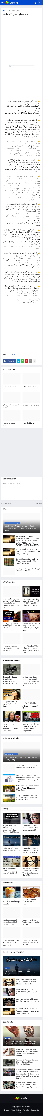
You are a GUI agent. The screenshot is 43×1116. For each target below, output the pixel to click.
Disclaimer (22, 1112)
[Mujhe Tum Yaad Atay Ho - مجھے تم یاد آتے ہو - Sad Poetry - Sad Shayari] (11, 818)
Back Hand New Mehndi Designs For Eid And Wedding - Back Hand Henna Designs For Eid (28, 1052)
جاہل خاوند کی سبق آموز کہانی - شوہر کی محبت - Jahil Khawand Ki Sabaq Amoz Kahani (31, 602)
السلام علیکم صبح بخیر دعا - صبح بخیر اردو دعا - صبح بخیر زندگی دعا (27, 1000)
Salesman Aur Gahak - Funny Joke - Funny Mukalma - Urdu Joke (28, 788)
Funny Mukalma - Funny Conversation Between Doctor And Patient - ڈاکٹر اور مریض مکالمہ (28, 778)
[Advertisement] (21, 41)
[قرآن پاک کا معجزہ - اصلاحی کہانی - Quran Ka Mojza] (9, 571)
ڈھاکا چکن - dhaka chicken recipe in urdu (29, 901)
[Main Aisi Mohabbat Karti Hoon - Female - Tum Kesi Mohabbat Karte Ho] (31, 861)
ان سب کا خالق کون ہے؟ (10, 424)
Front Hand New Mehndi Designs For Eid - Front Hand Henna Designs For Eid (21, 1042)
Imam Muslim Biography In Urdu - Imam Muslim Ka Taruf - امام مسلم (27, 561)
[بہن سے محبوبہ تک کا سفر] (11, 378)
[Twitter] (18, 361)
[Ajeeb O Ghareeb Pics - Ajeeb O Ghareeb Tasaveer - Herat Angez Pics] (31, 716)
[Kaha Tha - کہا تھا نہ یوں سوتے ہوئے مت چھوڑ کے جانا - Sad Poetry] (31, 840)
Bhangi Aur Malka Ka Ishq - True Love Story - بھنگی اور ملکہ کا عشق (31, 626)
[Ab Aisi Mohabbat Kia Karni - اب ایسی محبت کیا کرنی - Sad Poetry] (11, 861)
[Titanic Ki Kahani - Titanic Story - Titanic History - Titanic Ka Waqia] (11, 669)
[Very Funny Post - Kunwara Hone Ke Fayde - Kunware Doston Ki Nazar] (9, 798)
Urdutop (27, 1107)
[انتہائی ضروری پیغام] (31, 378)
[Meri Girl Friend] (31, 415)
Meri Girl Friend (28, 423)
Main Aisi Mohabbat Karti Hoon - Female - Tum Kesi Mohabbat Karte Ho (31, 872)
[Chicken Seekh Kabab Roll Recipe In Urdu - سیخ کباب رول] (11, 932)
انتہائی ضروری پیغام (29, 386)
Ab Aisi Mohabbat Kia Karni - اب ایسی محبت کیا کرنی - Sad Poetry (11, 871)
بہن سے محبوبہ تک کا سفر (10, 387)
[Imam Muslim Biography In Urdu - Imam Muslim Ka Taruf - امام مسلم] (9, 562)
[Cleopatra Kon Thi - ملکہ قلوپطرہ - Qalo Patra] (11, 694)
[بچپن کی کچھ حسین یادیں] (31, 397)
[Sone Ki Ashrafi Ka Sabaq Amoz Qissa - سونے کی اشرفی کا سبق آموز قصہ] (31, 638)
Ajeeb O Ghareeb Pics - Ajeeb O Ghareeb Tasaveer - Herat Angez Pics (30, 727)
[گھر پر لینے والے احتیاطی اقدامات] (11, 397)
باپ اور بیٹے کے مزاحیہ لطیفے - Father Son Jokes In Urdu (26, 766)
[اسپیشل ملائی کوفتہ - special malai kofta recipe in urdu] (11, 912)
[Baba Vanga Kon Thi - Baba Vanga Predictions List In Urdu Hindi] (11, 716)
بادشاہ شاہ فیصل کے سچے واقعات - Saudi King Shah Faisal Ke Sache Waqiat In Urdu (20, 528)
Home (5, 10)
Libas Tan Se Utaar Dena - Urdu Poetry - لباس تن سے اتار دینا (30, 828)
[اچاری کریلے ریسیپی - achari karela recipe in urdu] (31, 932)
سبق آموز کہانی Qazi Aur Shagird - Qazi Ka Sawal (11, 625)
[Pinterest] (26, 361)
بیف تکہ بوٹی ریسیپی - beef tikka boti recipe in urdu (31, 922)
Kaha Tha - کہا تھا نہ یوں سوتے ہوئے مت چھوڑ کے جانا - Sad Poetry (30, 850)
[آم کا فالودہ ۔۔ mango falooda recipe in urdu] (11, 892)
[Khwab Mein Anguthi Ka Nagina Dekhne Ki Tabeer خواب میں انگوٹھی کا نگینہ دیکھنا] (9, 1085)
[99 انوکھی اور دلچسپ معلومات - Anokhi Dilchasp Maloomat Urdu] (31, 694)
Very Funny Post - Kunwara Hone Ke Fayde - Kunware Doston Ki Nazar (27, 797)
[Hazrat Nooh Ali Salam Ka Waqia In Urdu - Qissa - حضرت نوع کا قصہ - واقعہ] (9, 552)
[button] (2, 2)
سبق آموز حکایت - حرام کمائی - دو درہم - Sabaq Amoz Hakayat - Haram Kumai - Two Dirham (11, 603)
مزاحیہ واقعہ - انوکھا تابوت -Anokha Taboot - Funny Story (21, 758)
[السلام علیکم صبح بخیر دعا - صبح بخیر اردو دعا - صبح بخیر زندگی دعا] (9, 1002)
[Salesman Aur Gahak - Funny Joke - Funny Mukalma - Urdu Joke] (9, 788)
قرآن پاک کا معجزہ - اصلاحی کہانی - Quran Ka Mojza (28, 570)
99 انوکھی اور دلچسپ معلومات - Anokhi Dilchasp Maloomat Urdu (30, 705)
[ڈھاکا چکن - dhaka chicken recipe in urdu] (31, 892)
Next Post (38, 504)
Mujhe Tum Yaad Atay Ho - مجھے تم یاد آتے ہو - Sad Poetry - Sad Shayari (11, 829)
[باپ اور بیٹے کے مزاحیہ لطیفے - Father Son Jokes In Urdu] (9, 768)
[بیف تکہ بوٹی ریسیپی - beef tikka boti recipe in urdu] (31, 912)
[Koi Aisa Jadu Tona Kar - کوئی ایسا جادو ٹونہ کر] (11, 840)
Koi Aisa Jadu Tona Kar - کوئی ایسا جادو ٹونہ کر (11, 850)
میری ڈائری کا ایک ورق (15, 10)
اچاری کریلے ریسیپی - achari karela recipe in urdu (30, 942)
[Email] (30, 361)
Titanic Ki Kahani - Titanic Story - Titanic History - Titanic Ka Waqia (10, 680)
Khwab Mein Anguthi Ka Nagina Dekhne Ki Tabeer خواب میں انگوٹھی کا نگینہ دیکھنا (27, 1084)
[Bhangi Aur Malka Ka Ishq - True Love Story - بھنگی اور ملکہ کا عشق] (31, 616)
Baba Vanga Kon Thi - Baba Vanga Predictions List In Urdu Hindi (11, 727)
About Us (26, 1110)
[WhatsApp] (22, 361)
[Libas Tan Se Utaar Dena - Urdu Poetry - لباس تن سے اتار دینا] (31, 818)
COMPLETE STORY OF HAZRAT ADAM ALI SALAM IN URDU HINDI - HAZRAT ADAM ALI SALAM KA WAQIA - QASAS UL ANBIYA (27, 540)
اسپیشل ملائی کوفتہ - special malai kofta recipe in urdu (10, 922)
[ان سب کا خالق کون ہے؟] (11, 415)
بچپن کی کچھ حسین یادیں (30, 405)
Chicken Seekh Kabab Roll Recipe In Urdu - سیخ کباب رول (11, 942)
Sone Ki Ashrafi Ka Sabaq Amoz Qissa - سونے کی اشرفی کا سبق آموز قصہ (30, 649)
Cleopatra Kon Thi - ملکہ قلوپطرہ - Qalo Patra (10, 704)
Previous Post (6, 504)
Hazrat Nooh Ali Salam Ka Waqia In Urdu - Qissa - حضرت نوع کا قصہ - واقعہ (28, 551)
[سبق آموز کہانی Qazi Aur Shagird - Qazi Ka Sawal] (11, 616)
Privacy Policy (16, 1110)
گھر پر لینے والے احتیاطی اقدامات (11, 406)
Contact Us (35, 1110)
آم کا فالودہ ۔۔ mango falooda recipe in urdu (11, 901)
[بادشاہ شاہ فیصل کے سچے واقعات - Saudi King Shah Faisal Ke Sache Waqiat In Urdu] (31, 669)
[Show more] (34, 361)
